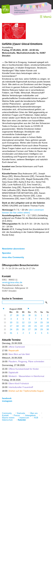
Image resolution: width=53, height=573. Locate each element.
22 (41, 326)
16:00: (13, 347)
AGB (36, 418)
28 (17, 315)
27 (11, 315)
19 (23, 326)
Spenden (6, 253)
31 (36, 315)
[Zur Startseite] (6, 13)
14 (35, 322)
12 (23, 322)
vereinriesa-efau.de (12, 282)
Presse (17, 415)
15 (41, 322)
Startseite (21, 413)
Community (7, 413)
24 (11, 329)
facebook (6, 398)
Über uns (34, 413)
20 (29, 326)
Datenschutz (7, 420)
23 (48, 326)
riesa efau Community (13, 257)
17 (11, 326)
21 (35, 326)
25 (17, 329)
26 (23, 329)
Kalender (22, 420)
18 (17, 326)
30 (29, 315)
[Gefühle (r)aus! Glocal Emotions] (14, 38)
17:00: (10, 350)
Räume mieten (8, 418)
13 (29, 322)
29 (23, 315)
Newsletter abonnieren (13, 248)
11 (17, 322)
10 (11, 322)
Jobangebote (30, 415)
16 (48, 322)
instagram (7, 401)
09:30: (15, 383)
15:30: (20, 369)
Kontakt (5, 415)
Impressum (24, 418)
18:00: (16, 354)
